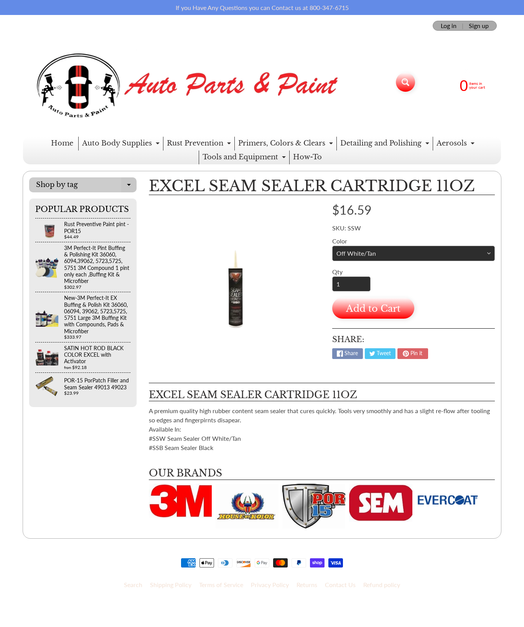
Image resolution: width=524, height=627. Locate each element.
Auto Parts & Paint (259, 604)
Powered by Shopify (262, 611)
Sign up (479, 26)
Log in (448, 26)
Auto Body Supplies (121, 145)
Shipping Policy (170, 584)
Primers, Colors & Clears (286, 145)
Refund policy (381, 584)
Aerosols (456, 145)
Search (133, 584)
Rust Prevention (200, 145)
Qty (337, 271)
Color (339, 241)
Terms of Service (221, 584)
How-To (307, 157)
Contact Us (340, 584)
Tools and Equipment (245, 158)
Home (62, 143)
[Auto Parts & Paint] (183, 82)
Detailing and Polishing (385, 145)
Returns (307, 584)
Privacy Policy (270, 584)
